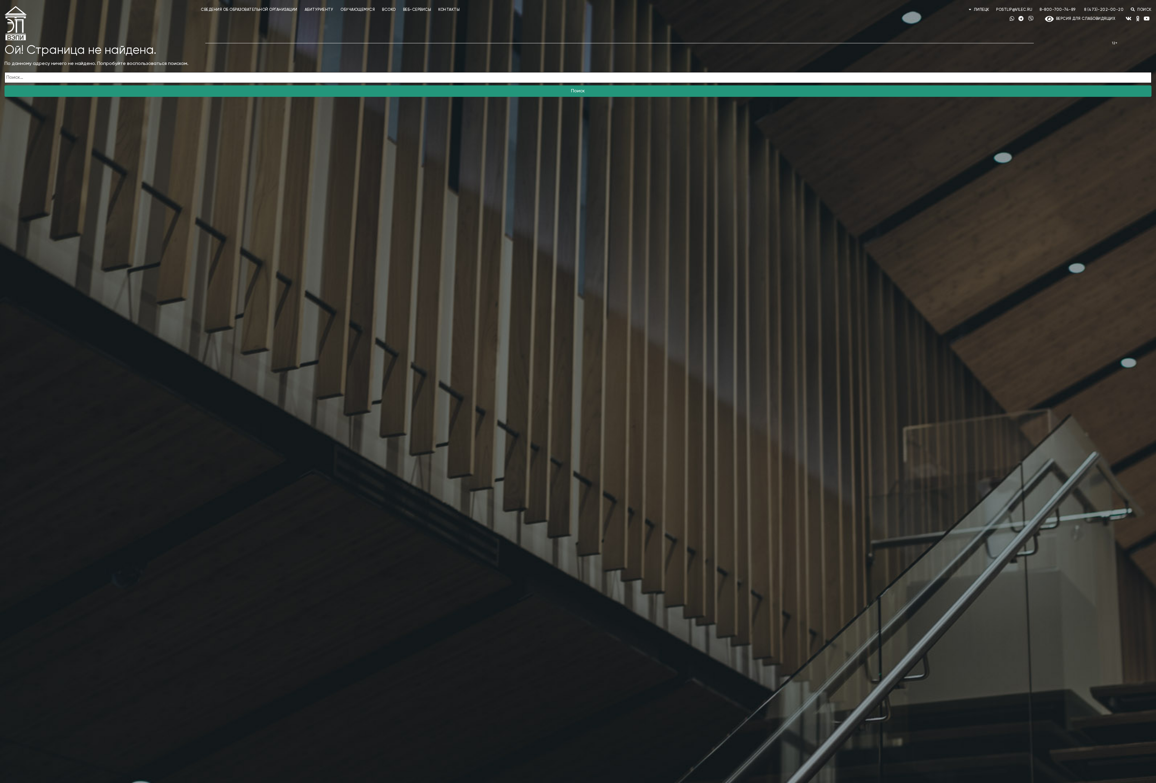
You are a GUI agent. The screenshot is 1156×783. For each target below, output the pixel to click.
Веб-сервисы (417, 10)
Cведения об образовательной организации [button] (249, 10)
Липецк (981, 10)
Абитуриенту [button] (319, 10)
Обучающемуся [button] (357, 10)
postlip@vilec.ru (1014, 10)
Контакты (449, 10)
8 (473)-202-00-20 (1104, 10)
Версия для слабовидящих (1084, 19)
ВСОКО (389, 10)
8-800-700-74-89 (1057, 10)
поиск (1143, 10)
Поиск (578, 91)
